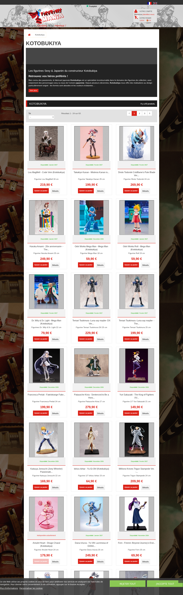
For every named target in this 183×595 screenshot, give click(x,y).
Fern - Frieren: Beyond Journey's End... (136, 543)
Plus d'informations (9, 588)
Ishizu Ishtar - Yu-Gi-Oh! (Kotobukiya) (91, 469)
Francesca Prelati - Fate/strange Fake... (46, 395)
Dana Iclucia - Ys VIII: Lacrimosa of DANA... (91, 544)
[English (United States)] (155, 3)
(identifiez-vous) (148, 14)
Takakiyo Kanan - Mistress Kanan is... (91, 172)
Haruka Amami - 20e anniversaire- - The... (46, 248)
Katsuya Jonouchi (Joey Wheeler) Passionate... (46, 470)
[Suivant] (149, 113)
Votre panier (144, 18)
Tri (30, 113)
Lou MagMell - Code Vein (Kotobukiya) (46, 172)
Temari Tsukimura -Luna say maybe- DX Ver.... (91, 322)
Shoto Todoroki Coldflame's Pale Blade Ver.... (136, 174)
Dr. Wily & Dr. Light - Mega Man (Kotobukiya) (46, 322)
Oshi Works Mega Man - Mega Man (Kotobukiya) (91, 248)
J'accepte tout (165, 583)
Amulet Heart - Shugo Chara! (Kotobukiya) (46, 544)
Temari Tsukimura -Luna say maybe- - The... (136, 322)
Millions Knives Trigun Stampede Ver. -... (136, 470)
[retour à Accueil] (28, 34)
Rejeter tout (128, 583)
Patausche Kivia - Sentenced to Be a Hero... (91, 396)
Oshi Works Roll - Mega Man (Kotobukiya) (136, 248)
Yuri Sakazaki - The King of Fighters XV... (136, 396)
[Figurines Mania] (48, 14)
